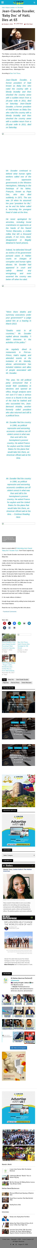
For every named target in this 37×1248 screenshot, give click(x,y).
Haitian (10, 747)
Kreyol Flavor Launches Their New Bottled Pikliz (21, 1199)
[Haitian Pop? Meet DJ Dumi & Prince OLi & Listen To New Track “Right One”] (5, 1225)
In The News (19, 7)
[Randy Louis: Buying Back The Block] (5, 1218)
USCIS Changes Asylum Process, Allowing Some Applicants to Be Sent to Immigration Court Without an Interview (18, 755)
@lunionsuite (15, 980)
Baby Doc (11, 679)
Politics (22, 697)
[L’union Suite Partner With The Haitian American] (5, 1171)
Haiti (3, 7)
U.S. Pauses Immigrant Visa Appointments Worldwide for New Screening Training (18, 702)
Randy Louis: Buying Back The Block (19, 1217)
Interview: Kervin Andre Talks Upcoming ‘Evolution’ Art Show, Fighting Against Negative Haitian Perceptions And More (21, 1231)
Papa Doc (6, 682)
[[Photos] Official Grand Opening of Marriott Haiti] (5, 1194)
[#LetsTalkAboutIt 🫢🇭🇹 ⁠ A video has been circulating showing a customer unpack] (18, 1012)
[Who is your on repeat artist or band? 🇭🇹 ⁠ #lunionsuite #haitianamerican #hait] (7, 1037)
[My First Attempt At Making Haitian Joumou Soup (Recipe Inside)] (5, 1183)
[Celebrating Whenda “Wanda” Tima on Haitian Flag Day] (5, 1177)
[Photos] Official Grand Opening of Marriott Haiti (22, 1194)
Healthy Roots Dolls (15, 1205)
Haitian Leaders (10, 7)
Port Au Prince (15, 682)
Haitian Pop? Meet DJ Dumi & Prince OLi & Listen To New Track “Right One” (21, 1224)
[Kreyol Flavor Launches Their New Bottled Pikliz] (5, 1200)
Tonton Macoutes (26, 682)
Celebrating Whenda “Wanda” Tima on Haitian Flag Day (20, 1176)
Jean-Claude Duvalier (22, 679)
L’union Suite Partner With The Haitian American (20, 1170)
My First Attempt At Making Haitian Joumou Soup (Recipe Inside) (22, 1183)
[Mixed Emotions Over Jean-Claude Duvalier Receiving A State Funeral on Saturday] (9, 637)
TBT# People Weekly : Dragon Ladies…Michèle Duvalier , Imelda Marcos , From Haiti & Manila (8, 666)
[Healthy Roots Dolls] (5, 1206)
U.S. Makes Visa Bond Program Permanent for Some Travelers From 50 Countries (18, 728)
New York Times (15, 73)
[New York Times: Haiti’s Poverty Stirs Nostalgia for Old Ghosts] (24, 637)
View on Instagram (20, 1048)
